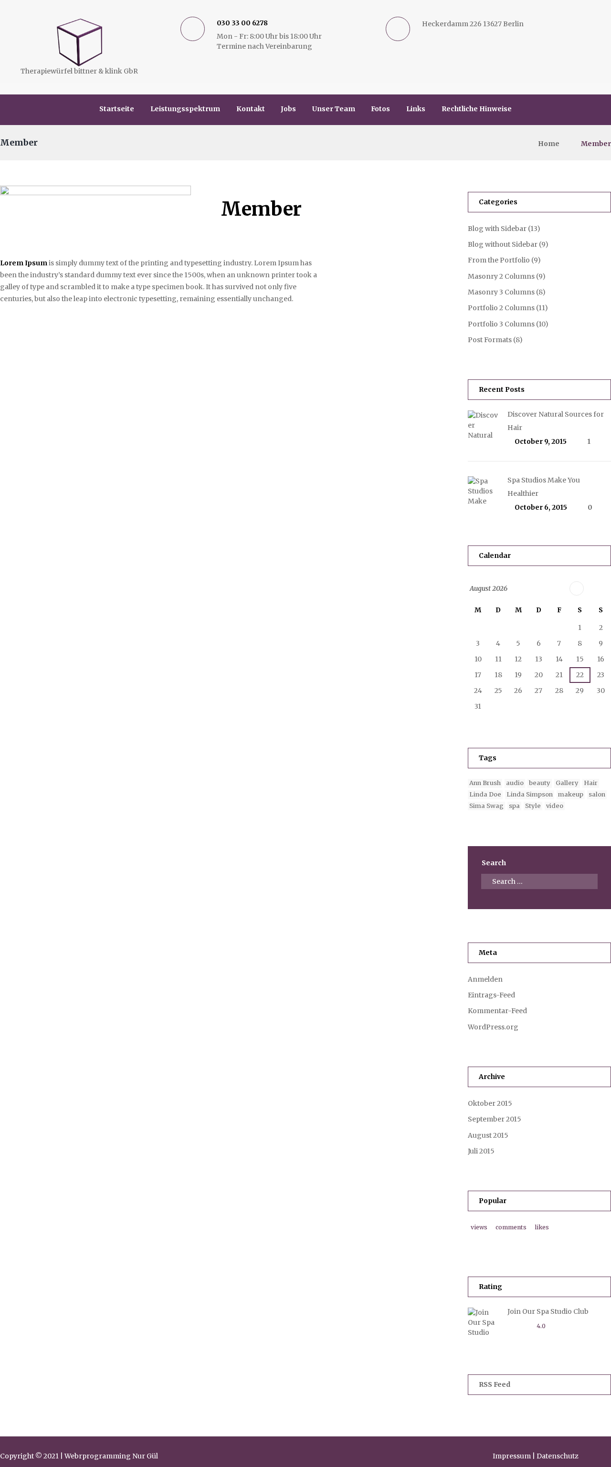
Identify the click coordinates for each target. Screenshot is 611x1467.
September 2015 (494, 1119)
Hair (591, 783)
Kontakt (250, 109)
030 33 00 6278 (242, 23)
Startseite (116, 109)
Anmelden (485, 979)
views (479, 1227)
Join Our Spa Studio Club (548, 1311)
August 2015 (488, 1135)
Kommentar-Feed (497, 1010)
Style (533, 806)
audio (515, 783)
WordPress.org (493, 1027)
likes (542, 1227)
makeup (570, 794)
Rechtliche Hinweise (477, 109)
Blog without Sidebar (502, 244)
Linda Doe (485, 794)
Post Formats (490, 339)
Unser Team (333, 109)
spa (514, 806)
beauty (539, 783)
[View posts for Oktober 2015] (576, 588)
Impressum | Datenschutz (536, 1456)
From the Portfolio (499, 260)
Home (548, 143)
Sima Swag (486, 806)
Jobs (288, 109)
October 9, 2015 (541, 441)
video (554, 806)
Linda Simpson (529, 794)
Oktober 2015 (490, 1103)
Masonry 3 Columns (501, 292)
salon (597, 794)
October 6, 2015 (541, 507)
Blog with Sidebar (497, 228)
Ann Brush (485, 783)
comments (511, 1227)
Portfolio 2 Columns (501, 308)
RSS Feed (494, 1384)
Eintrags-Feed (491, 995)
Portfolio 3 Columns (501, 324)
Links (415, 109)
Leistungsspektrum (185, 109)
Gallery (567, 783)
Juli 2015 (481, 1151)
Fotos (380, 109)
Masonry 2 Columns (501, 276)
